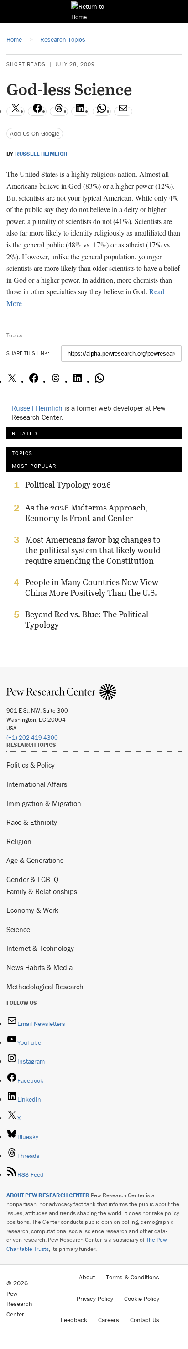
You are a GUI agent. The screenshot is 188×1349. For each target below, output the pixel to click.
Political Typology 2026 (68, 484)
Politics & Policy (30, 764)
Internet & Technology (40, 948)
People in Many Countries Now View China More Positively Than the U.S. (91, 587)
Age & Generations (34, 860)
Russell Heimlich (41, 154)
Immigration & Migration (43, 803)
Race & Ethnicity (31, 822)
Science (18, 929)
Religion (18, 841)
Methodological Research (45, 986)
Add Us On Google (34, 133)
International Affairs (36, 784)
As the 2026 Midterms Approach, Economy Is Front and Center (86, 512)
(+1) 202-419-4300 (32, 737)
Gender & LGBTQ (32, 879)
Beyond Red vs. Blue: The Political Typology (86, 619)
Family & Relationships (41, 891)
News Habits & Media (39, 967)
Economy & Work (32, 910)
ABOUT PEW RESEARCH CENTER (47, 1195)
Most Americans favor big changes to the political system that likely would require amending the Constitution (93, 550)
